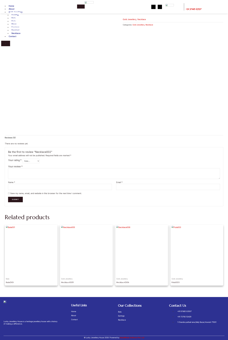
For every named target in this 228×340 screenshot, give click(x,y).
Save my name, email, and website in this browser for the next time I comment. (46, 193)
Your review (15, 166)
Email (119, 182)
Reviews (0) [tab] (10, 137)
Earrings (121, 316)
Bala (119, 312)
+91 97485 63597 (194, 9)
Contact (12, 36)
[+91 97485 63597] (187, 5)
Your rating (14, 160)
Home (11, 6)
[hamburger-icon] (81, 7)
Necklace (16, 33)
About (11, 9)
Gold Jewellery (129, 19)
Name (11, 182)
